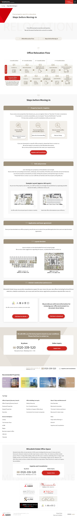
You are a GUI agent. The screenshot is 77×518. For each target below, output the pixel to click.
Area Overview (54, 403)
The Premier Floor (7, 422)
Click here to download (56, 316)
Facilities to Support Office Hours (34, 409)
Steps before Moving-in (56, 419)
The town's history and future (58, 409)
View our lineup (58, 135)
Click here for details (20, 316)
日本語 (69, 514)
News (52, 416)
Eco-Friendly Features (31, 406)
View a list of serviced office (38, 135)
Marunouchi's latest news (57, 412)
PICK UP (53, 422)
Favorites (4, 412)
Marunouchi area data (56, 406)
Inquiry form (56, 348)
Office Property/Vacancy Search (10, 403)
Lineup (4, 419)
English (73, 514)
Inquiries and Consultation (38, 152)
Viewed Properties (6, 409)
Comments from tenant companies (35, 412)
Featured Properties (7, 406)
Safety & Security (30, 403)
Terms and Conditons (57, 515)
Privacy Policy (59, 513)
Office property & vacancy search (18, 136)
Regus (3, 428)
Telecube (4, 437)
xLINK (3, 425)
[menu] (75, 2)
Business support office (8, 431)
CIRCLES (4, 434)
